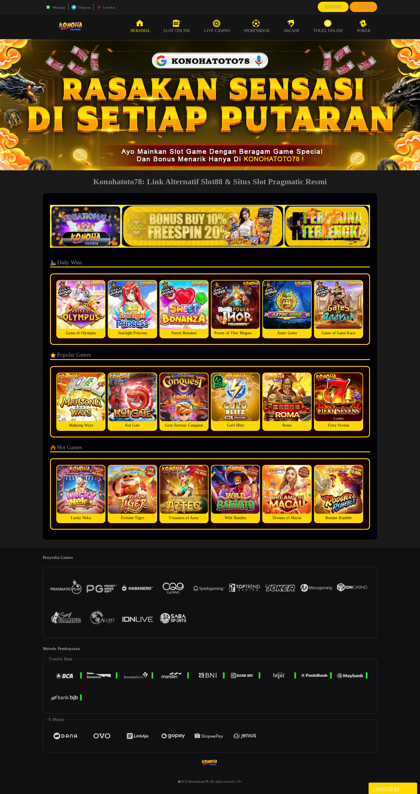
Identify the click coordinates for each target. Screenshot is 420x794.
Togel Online (328, 31)
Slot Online (176, 31)
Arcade (291, 31)
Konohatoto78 (198, 781)
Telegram (84, 7)
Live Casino (217, 31)
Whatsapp (58, 7)
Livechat (108, 7)
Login (363, 7)
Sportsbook (257, 31)
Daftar (333, 7)
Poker (364, 31)
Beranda (140, 31)
